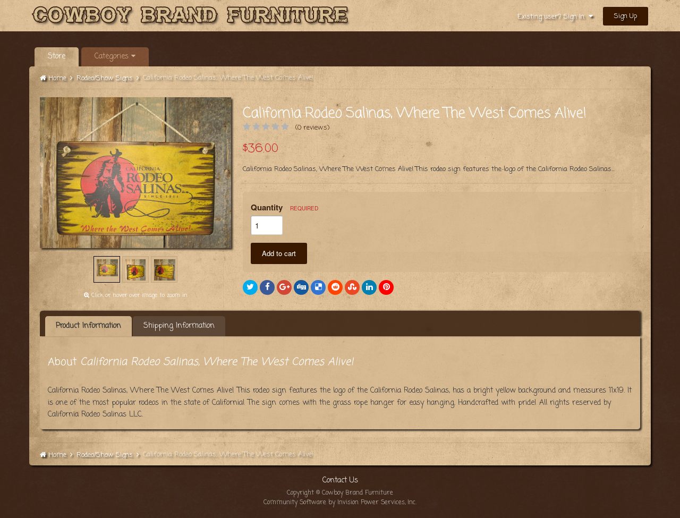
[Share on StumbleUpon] (352, 287)
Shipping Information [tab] (179, 326)
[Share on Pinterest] (386, 287)
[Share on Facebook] (267, 287)
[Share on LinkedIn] (369, 287)
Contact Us (340, 480)
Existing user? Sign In (553, 17)
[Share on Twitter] (250, 287)
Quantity (284, 207)
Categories (113, 56)
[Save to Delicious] (318, 287)
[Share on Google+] (284, 287)
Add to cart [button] (279, 253)
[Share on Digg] (301, 287)
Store (56, 56)
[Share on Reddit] (335, 287)
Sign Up (625, 16)
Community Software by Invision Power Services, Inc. (340, 502)
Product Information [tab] (88, 326)
